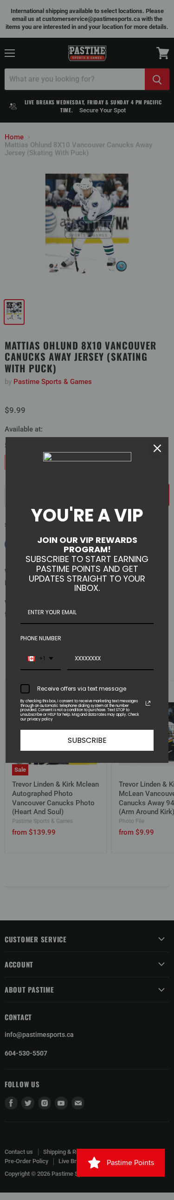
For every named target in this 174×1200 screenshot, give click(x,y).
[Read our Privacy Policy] (148, 703)
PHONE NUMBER (40, 638)
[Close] (157, 448)
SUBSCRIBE (87, 740)
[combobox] (40, 659)
